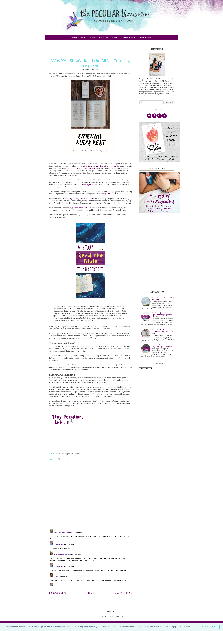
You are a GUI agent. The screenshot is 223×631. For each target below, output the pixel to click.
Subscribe (103, 37)
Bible (58, 454)
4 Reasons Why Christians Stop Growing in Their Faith (162, 346)
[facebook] (154, 116)
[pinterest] (164, 116)
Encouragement (67, 454)
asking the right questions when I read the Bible (101, 166)
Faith (92, 37)
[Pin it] (68, 459)
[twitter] (149, 116)
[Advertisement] (91, 49)
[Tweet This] (59, 459)
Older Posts (123, 593)
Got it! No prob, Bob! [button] (210, 627)
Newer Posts (58, 593)
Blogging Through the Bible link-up (79, 198)
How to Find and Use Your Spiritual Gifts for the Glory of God (162, 331)
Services (116, 37)
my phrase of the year (78, 208)
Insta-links (145, 37)
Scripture (77, 454)
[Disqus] (90, 495)
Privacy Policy (130, 37)
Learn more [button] (185, 627)
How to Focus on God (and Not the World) (163, 299)
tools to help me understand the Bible (80, 168)
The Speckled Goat (108, 194)
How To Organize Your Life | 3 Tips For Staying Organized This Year (162, 314)
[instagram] (159, 116)
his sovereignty (86, 185)
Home (74, 37)
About (84, 37)
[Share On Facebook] (64, 459)
